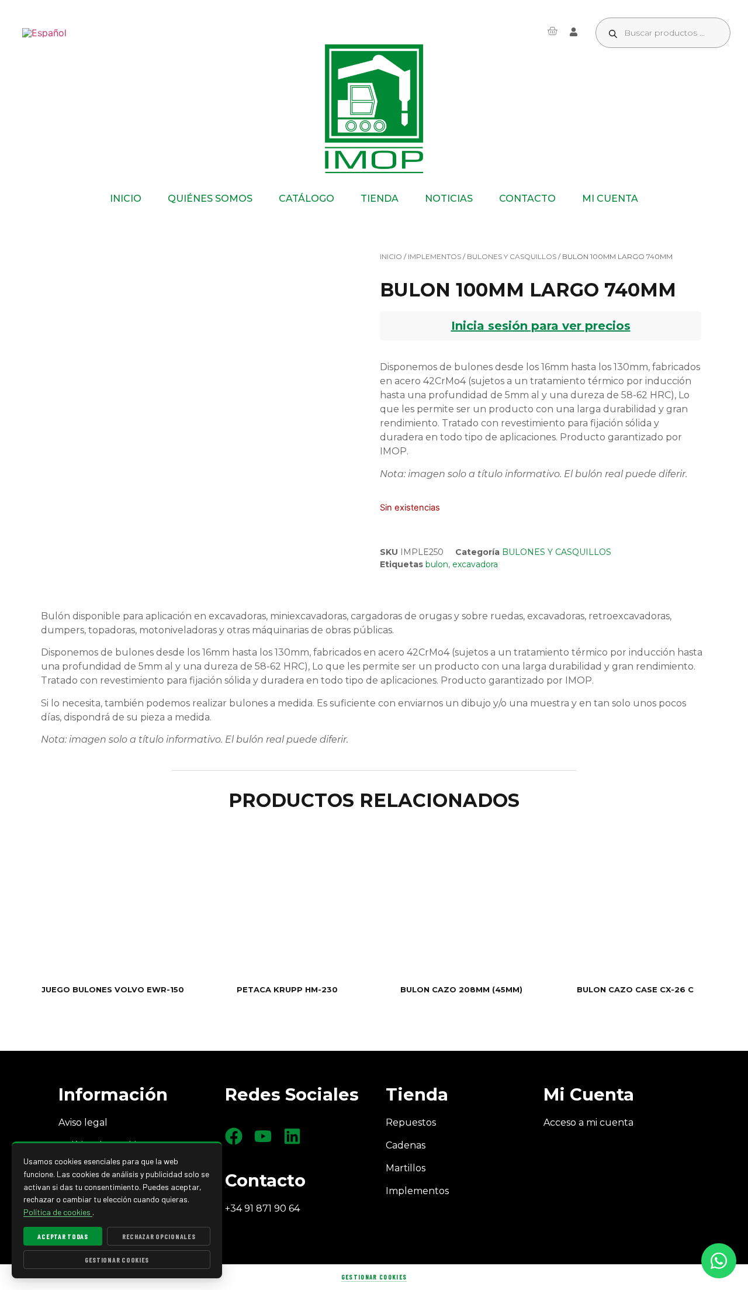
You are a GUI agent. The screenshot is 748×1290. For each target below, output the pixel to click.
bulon (436, 564)
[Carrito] (552, 31)
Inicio (391, 256)
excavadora (475, 564)
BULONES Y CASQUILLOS (511, 256)
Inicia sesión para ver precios (541, 326)
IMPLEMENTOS (434, 256)
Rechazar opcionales (159, 1236)
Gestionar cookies (374, 1277)
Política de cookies (57, 1212)
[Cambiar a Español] (44, 33)
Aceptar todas (62, 1236)
